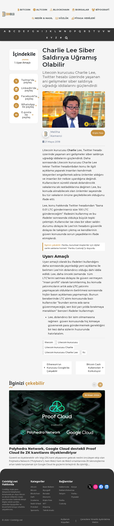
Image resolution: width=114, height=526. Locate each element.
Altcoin (34, 487)
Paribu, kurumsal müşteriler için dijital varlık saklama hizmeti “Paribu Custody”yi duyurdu (72, 247)
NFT (44, 504)
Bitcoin (34, 490)
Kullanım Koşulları (65, 520)
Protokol (34, 507)
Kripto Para (98, 133)
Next (99, 384)
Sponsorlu (35, 510)
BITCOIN (25, 9)
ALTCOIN (41, 9)
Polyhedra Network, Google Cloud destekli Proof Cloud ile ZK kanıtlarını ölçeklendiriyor (52, 451)
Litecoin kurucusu (68, 342)
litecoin (49, 342)
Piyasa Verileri (85, 18)
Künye (74, 487)
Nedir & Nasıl (44, 18)
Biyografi (102, 9)
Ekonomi (46, 497)
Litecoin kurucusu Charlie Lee (61, 352)
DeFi (32, 497)
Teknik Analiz (48, 510)
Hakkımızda (64, 487)
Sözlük (64, 18)
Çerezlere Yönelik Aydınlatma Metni (95, 520)
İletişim (62, 494)
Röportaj (46, 507)
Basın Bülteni (48, 487)
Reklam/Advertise (66, 490)
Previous (93, 384)
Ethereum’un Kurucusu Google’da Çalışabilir (58, 367)
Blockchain (35, 494)
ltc (84, 352)
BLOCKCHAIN (61, 9)
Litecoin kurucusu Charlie (59, 347)
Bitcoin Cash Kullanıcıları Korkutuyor (93, 367)
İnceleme (35, 500)
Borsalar (82, 9)
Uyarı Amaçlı (23, 63)
